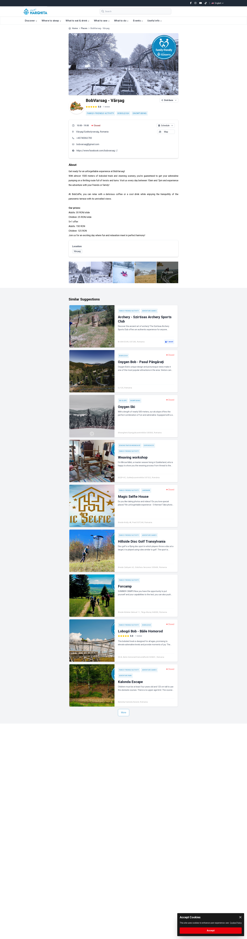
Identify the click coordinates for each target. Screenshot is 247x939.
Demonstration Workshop (129, 445)
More (123, 712)
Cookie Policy (236, 923)
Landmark (146, 490)
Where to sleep (51, 20)
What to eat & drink (77, 20)
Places (84, 28)
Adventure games (149, 311)
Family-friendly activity (100, 113)
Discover (30, 20)
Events (137, 20)
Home (75, 28)
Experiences (149, 445)
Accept (211, 930)
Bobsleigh (123, 113)
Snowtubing (140, 113)
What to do (120, 20)
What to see (101, 20)
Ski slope (123, 400)
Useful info (153, 20)
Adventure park (125, 675)
